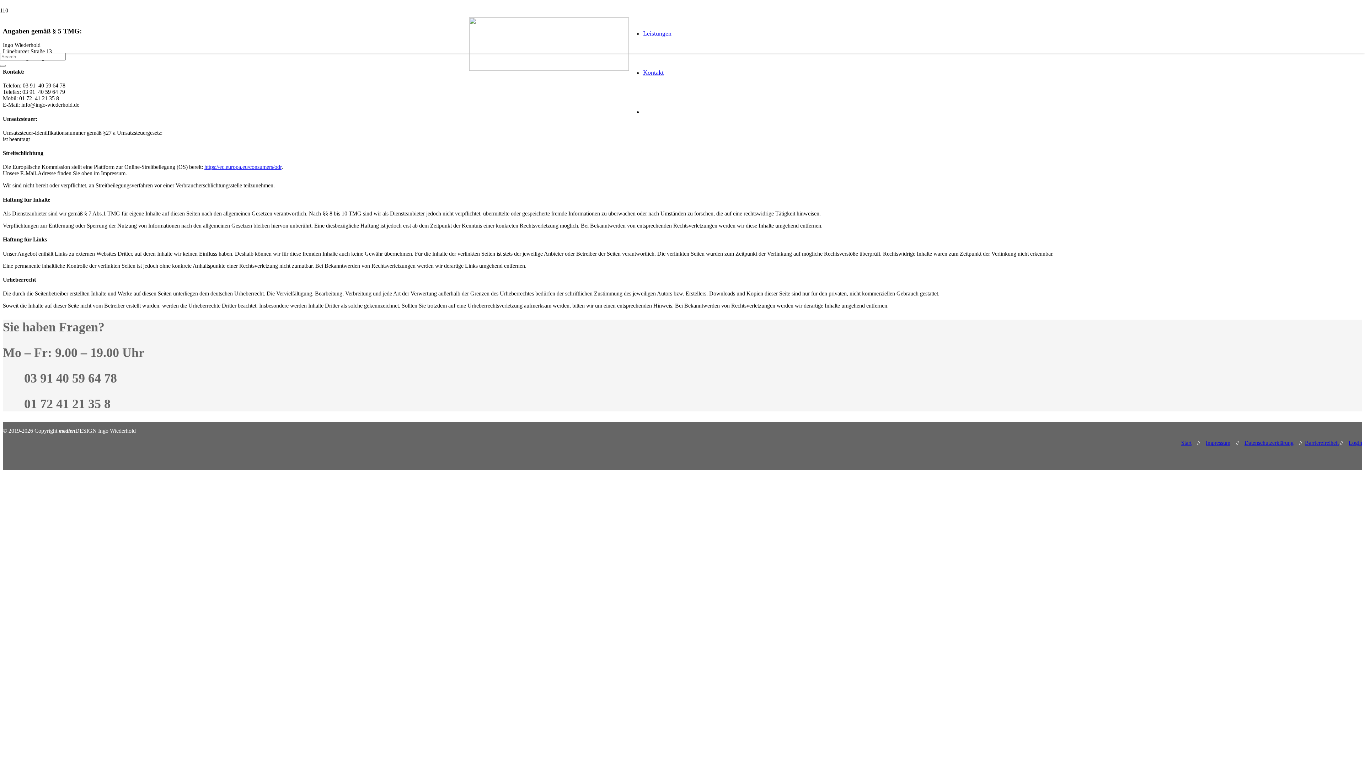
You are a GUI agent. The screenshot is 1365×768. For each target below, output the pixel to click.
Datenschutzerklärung (1269, 443)
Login (1355, 443)
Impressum (1218, 443)
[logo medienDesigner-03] (549, 69)
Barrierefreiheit (1322, 443)
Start (1186, 443)
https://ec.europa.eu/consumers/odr (243, 167)
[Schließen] (3, 66)
